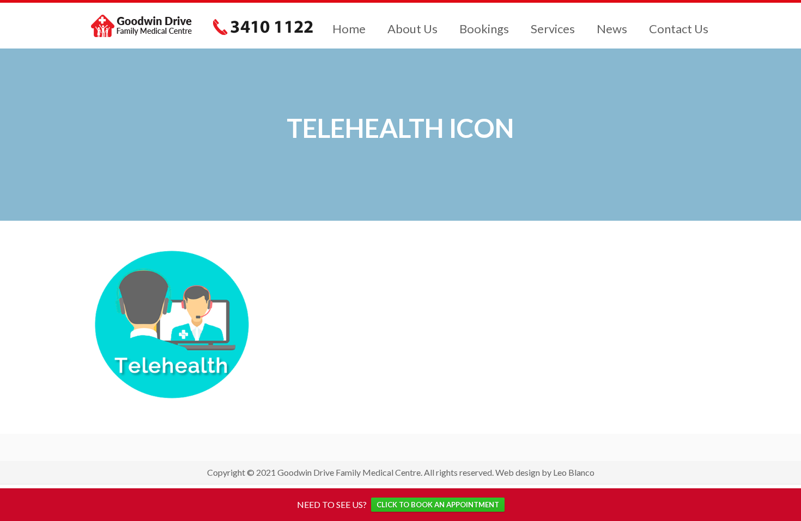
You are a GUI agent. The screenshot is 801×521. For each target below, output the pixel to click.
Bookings (484, 28)
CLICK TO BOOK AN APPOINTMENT (438, 504)
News (612, 28)
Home (349, 28)
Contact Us (678, 28)
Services (553, 28)
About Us (412, 28)
